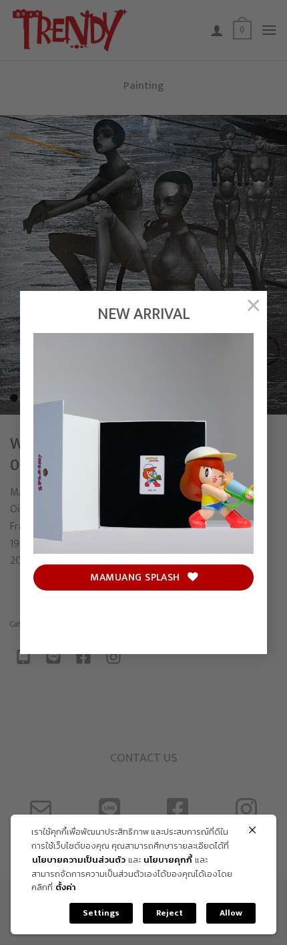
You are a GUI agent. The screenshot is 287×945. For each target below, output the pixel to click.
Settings (101, 913)
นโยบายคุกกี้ (168, 860)
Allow (231, 913)
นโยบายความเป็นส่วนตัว (78, 860)
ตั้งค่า (65, 888)
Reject (169, 913)
